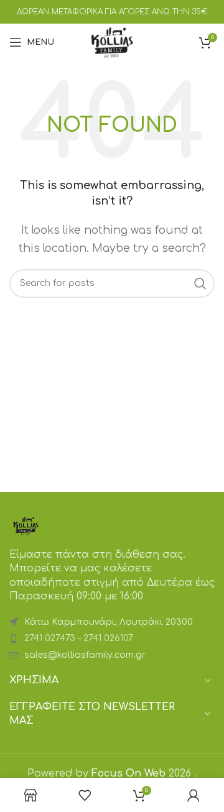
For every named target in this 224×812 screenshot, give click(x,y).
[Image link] (25, 525)
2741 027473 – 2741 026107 (78, 638)
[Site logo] (112, 41)
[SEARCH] (200, 283)
